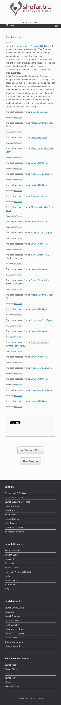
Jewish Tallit (10, 664)
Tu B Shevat (11, 584)
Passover (9, 563)
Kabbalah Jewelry (13, 646)
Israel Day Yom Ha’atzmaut (18, 571)
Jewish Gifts (11, 677)
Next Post (30, 461)
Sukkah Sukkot (12, 554)
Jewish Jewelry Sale (14, 607)
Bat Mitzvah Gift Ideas (15, 497)
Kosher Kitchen (12, 518)
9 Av (7, 588)
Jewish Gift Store (39, 137)
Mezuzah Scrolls (13, 686)
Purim (7, 575)
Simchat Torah (12, 567)
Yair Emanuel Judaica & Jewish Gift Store (29, 45)
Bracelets (9, 611)
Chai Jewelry (11, 637)
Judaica (8, 673)
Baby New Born (12, 505)
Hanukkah (9, 558)
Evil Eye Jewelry (13, 620)
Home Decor (11, 514)
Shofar (8, 681)
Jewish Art (10, 510)
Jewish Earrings (12, 616)
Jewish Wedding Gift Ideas (17, 501)
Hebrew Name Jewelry (15, 628)
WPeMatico (18, 117)
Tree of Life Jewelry (14, 641)
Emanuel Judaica (39, 111)
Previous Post (30, 450)
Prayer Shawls (12, 669)
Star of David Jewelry (15, 633)
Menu (12, 25)
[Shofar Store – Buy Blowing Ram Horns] (30, 8)
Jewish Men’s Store (14, 527)
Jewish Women (12, 523)
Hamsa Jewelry (12, 624)
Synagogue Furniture (14, 531)
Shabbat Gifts (11, 580)
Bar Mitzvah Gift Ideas (15, 493)
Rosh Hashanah (12, 550)
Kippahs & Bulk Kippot (41, 173)
